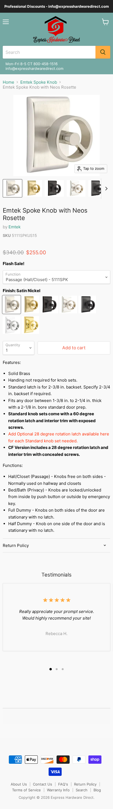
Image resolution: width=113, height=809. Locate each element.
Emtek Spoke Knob (38, 82)
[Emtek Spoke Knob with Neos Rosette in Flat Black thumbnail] (97, 188)
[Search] (102, 52)
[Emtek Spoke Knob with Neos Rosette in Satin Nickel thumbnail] (12, 188)
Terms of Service (26, 790)
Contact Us (42, 784)
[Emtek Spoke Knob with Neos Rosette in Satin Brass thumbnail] (33, 188)
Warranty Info (58, 790)
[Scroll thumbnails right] (105, 188)
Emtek (15, 226)
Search (81, 790)
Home (8, 82)
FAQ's (63, 784)
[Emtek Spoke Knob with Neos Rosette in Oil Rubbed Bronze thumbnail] (54, 188)
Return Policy (85, 784)
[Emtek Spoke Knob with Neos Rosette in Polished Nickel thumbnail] (76, 188)
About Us (19, 784)
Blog (97, 790)
